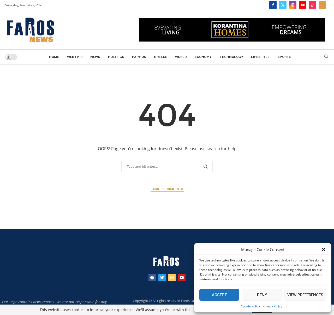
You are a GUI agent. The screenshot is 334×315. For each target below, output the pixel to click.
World (181, 57)
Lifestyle (260, 57)
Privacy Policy (272, 306)
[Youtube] (302, 5)
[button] (323, 249)
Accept (219, 295)
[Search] (326, 57)
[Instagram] (292, 5)
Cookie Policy (250, 306)
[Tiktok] (312, 5)
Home (54, 57)
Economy (203, 57)
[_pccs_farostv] (322, 5)
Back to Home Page (167, 189)
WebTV (73, 57)
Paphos (139, 57)
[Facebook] (273, 5)
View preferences (305, 295)
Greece (160, 57)
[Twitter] (283, 5)
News (95, 57)
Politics (116, 57)
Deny (262, 295)
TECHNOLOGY (231, 57)
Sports (284, 57)
